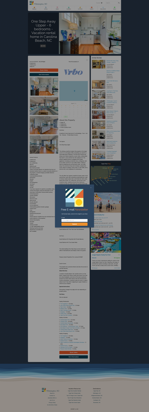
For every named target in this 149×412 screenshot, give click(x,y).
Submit (74, 224)
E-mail (63, 217)
